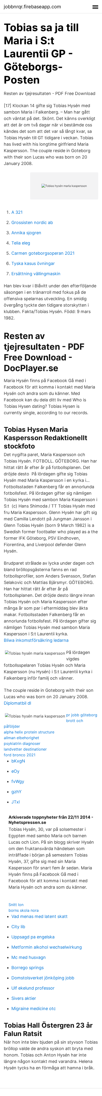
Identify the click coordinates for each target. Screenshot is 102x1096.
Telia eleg (20, 242)
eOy (15, 771)
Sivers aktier (23, 998)
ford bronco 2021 (19, 754)
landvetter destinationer (25, 749)
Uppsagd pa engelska (33, 936)
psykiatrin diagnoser (22, 743)
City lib (18, 926)
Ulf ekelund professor (33, 988)
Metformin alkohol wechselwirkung (46, 947)
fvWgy (17, 781)
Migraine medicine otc (33, 1008)
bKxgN (18, 760)
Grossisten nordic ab (32, 222)
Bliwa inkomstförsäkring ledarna (36, 640)
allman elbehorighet (21, 737)
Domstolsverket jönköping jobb (42, 977)
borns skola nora (24, 910)
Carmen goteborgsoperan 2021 (42, 253)
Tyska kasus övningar (33, 263)
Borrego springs (27, 967)
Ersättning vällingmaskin (35, 273)
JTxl (15, 801)
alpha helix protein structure (29, 732)
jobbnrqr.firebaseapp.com (32, 6)
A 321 (17, 212)
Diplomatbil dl (17, 703)
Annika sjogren (26, 232)
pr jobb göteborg (81, 714)
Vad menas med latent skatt (39, 916)
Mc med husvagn (28, 957)
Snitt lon (16, 904)
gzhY (16, 791)
